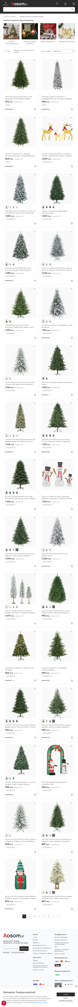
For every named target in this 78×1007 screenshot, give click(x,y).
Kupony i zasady (60, 954)
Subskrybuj (24, 948)
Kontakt (35, 940)
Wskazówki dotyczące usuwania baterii (62, 943)
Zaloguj (35, 960)
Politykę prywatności (41, 1002)
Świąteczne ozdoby (9, 16)
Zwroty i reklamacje (61, 937)
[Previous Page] (19, 916)
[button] (4, 1003)
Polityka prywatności (18, 952)
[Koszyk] (74, 4)
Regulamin (6, 952)
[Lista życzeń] (57, 4)
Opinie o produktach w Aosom (42, 953)
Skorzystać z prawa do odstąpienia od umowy (40, 966)
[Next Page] (59, 916)
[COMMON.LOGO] (19, 3)
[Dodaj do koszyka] (35, 109)
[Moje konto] (65, 4)
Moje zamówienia (38, 963)
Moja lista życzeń (38, 970)
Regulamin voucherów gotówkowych (62, 950)
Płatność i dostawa (61, 940)
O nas (35, 937)
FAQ (56, 947)
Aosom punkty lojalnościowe (42, 948)
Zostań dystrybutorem (40, 951)
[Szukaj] (72, 9)
